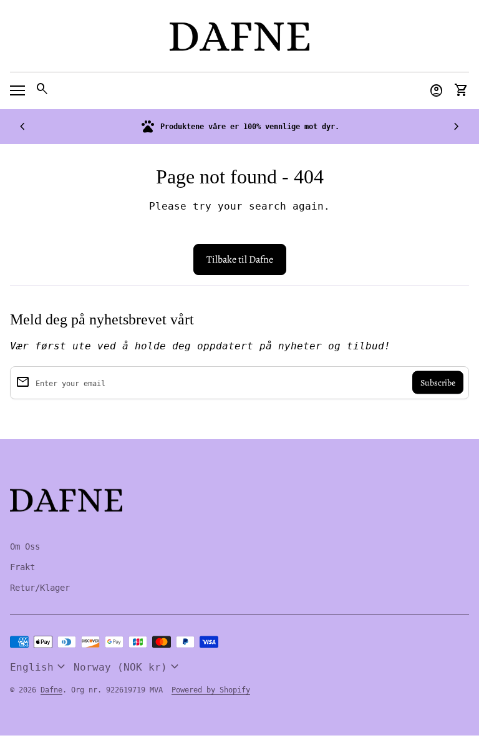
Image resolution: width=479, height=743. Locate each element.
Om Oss (25, 546)
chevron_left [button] (22, 126)
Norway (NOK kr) (128, 666)
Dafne (51, 690)
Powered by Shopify (211, 690)
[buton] (39, 666)
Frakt (22, 567)
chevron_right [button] (456, 126)
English (39, 666)
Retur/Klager (40, 588)
